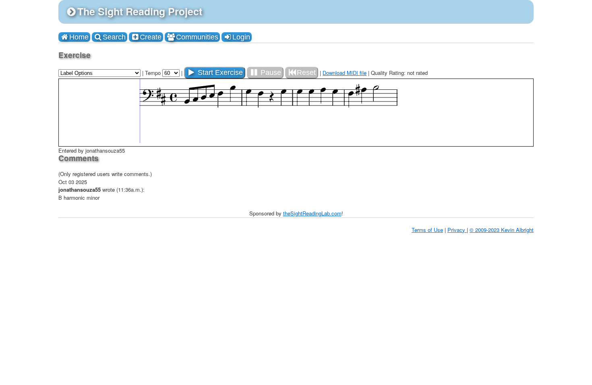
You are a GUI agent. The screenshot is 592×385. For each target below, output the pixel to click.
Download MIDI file (344, 73)
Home (79, 37)
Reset (306, 72)
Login (241, 37)
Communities (197, 37)
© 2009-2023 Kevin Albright (502, 230)
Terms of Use (427, 230)
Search (114, 37)
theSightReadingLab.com (312, 213)
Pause (270, 72)
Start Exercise (219, 72)
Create (150, 37)
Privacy (457, 230)
